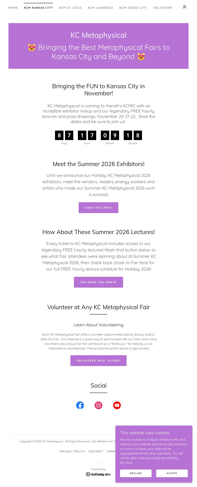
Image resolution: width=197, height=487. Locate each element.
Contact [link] (96, 451)
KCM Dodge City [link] (133, 7)
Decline (136, 473)
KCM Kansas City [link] (38, 7)
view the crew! (98, 207)
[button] (185, 7)
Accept (172, 473)
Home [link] (13, 7)
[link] (98, 37)
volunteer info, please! (98, 360)
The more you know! (98, 282)
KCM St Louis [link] (70, 7)
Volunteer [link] (162, 7)
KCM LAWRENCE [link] (100, 7)
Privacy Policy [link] (73, 451)
